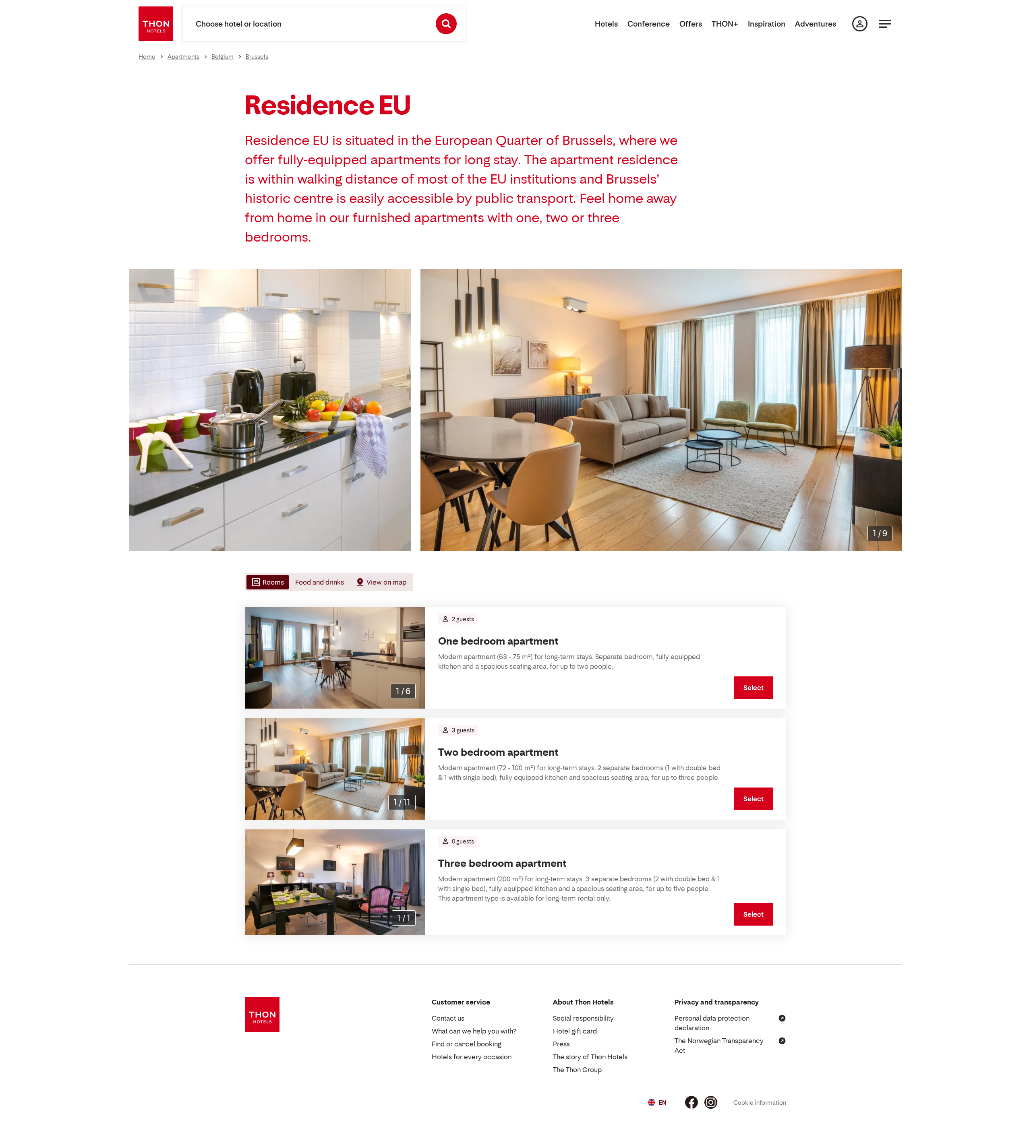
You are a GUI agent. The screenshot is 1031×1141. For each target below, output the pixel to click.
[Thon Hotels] (156, 23)
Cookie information (759, 1102)
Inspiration (766, 24)
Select (753, 688)
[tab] (267, 582)
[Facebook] (691, 1102)
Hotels (606, 24)
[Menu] (884, 23)
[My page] (859, 23)
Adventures (815, 24)
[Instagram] (710, 1102)
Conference (648, 24)
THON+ (725, 24)
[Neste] (893, 410)
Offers (690, 24)
